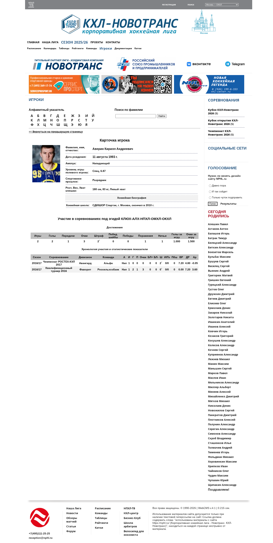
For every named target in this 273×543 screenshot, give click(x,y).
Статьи (71, 526)
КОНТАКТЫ (113, 42)
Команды (91, 48)
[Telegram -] (234, 71)
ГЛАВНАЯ (33, 42)
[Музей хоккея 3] (116, 92)
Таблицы (64, 48)
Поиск (191, 4)
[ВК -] (199, 71)
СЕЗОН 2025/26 (74, 42)
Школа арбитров (130, 524)
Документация (123, 48)
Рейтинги (78, 48)
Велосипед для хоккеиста (134, 532)
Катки (138, 48)
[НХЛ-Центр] (189, 92)
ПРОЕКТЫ (96, 42)
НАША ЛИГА (50, 42)
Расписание (34, 48)
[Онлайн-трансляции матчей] (31, 5)
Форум (71, 531)
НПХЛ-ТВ (129, 508)
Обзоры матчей (71, 519)
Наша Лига (73, 508)
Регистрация (169, 4)
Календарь (50, 48)
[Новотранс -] (68, 71)
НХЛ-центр (131, 513)
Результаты (228, 203)
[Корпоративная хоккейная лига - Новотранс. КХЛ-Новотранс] (40, 528)
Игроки (106, 48)
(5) (223, 122)
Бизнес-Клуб (132, 518)
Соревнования (223, 100)
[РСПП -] (146, 71)
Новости (72, 513)
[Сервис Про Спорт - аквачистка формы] (44, 92)
